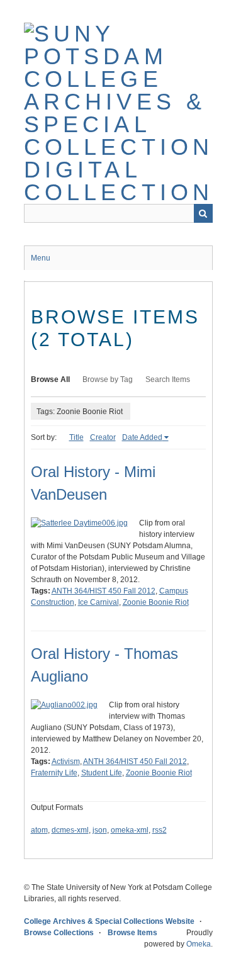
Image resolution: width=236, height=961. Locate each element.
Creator (103, 437)
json (100, 830)
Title (76, 437)
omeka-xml (130, 830)
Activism (66, 761)
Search (203, 213)
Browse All (50, 379)
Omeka (198, 944)
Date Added (142, 437)
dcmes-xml (70, 830)
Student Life (101, 772)
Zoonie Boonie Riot (156, 602)
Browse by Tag (107, 379)
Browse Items (132, 932)
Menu (40, 258)
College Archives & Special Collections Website (109, 921)
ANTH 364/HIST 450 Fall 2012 (103, 591)
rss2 (159, 830)
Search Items (167, 379)
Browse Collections (59, 932)
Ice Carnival (98, 602)
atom (39, 830)
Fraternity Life (54, 772)
